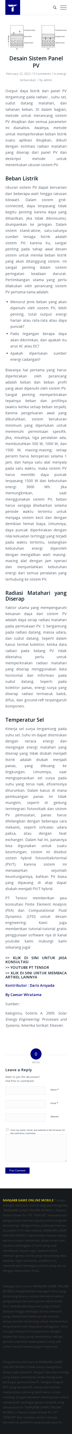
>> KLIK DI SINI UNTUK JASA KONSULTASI (36, 959)
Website (55, 1116)
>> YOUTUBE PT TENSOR (27, 967)
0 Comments (42, 74)
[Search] (52, 7)
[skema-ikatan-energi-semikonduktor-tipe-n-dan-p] (36, 37)
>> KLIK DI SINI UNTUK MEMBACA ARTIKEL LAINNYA (36, 975)
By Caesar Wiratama (23, 994)
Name (55, 1089)
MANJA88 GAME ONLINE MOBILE (28, 1200)
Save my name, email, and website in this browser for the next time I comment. (38, 1132)
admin (48, 80)
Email (54, 1103)
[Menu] (61, 7)
